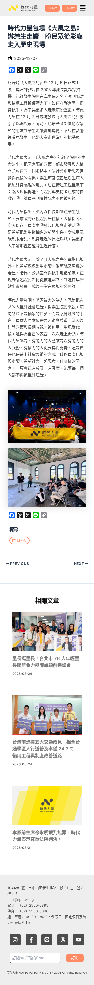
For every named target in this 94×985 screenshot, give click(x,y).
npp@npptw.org (20, 899)
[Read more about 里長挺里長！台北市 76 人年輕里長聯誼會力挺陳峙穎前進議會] (47, 631)
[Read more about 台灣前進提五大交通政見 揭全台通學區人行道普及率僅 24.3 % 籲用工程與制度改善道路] (47, 715)
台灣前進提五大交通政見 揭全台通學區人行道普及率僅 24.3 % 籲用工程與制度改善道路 (46, 748)
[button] (83, 8)
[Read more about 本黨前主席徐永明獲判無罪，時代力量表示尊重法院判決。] (47, 805)
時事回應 (19, 540)
